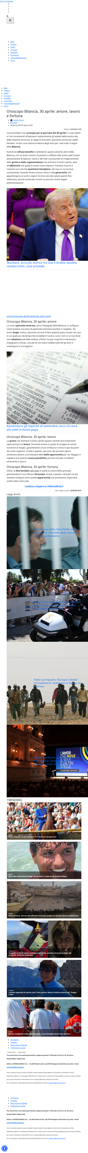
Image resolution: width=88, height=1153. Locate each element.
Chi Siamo (15, 1040)
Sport (13, 60)
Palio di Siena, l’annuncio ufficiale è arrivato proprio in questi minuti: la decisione (43, 916)
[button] (4, 1148)
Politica (13, 44)
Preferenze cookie (18, 1048)
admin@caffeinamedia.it (15, 1067)
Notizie (11, 835)
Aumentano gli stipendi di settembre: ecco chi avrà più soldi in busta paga (42, 428)
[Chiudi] (10, 20)
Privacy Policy (11, 1052)
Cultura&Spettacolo (19, 58)
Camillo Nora (18, 120)
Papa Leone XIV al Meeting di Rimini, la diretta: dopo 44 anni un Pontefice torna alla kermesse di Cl (57, 605)
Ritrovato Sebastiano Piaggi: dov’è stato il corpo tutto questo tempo (38, 876)
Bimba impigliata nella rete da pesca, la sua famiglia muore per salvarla (39, 1034)
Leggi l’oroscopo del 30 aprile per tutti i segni (29, 316)
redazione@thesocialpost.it (57, 1083)
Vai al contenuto (6, 1)
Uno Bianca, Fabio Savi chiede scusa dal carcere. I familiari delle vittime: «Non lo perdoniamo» (55, 532)
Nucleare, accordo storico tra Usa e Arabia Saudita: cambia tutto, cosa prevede (42, 264)
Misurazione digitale (19, 1045)
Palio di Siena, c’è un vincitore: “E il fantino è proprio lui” (33, 837)
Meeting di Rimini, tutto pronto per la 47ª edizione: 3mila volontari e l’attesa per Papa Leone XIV (56, 761)
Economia (15, 55)
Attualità (14, 52)
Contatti (14, 1042)
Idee (12, 42)
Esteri (13, 47)
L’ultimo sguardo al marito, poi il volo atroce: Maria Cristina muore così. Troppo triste (43, 993)
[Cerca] (7, 16)
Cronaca (14, 50)
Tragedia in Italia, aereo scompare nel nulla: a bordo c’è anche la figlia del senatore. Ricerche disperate (40, 954)
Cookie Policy (21, 1052)
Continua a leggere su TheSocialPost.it (44, 486)
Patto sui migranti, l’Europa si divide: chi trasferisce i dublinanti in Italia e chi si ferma (57, 683)
